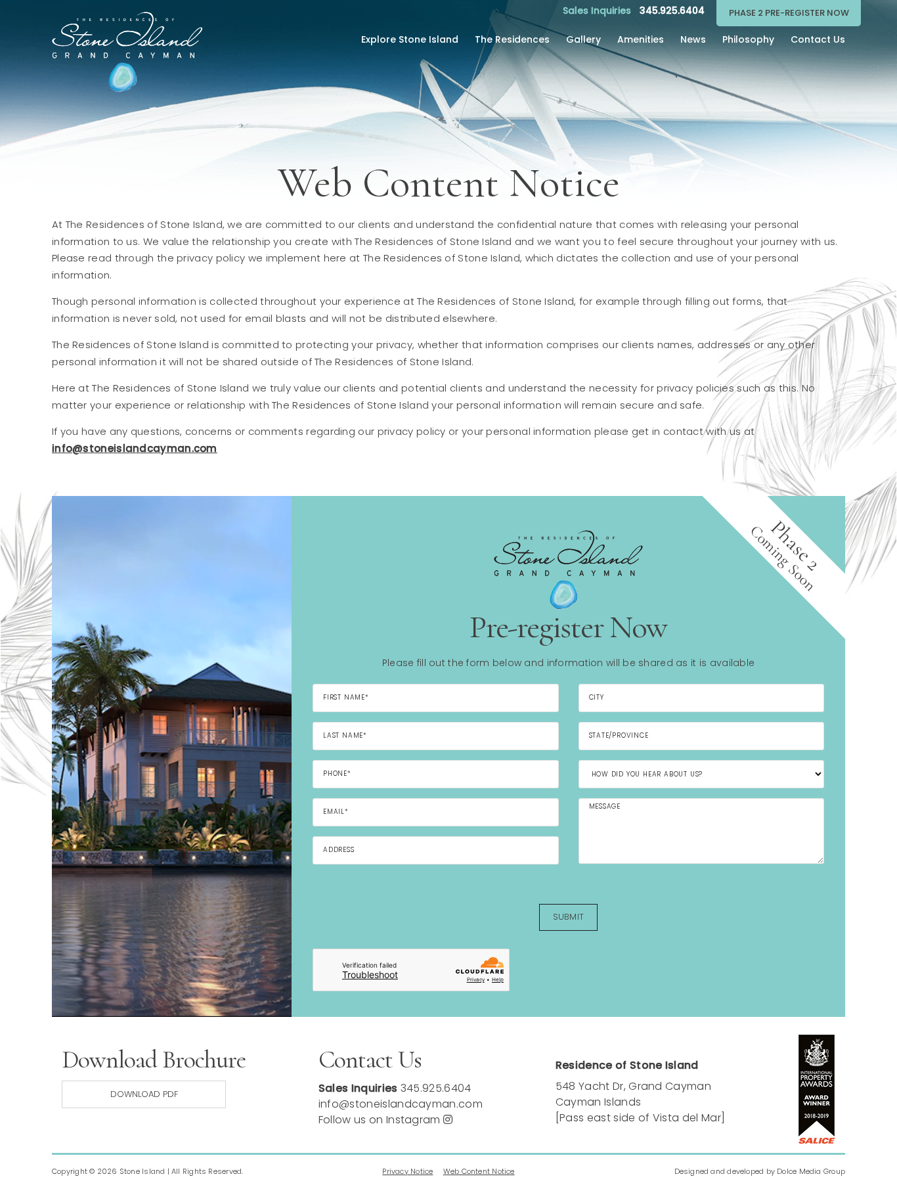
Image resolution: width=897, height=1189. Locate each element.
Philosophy (748, 39)
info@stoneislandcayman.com (400, 1103)
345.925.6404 (672, 10)
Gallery (583, 39)
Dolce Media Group (811, 1171)
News (693, 39)
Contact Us (818, 39)
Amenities (640, 39)
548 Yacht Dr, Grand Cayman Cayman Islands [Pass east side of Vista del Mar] (641, 1102)
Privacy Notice (407, 1171)
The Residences (512, 39)
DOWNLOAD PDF (144, 1094)
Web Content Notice (479, 1171)
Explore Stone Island (409, 39)
